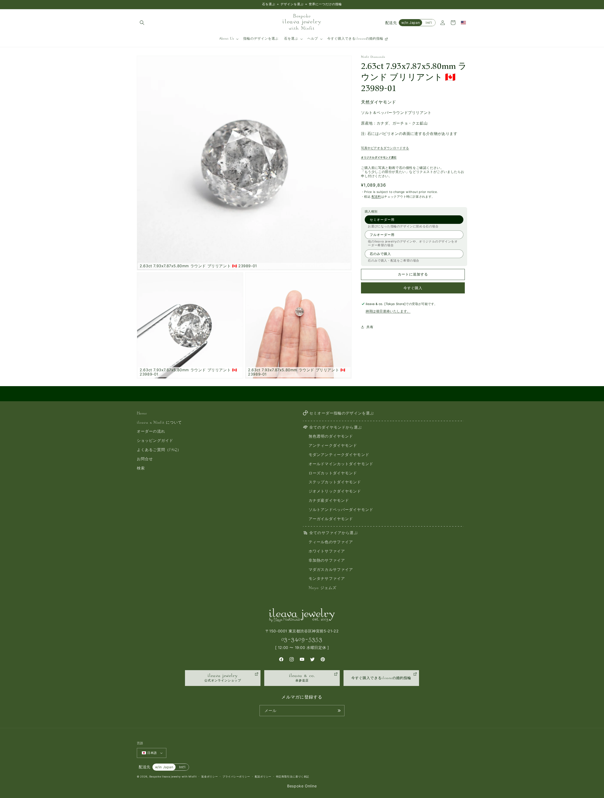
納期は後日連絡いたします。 (388, 311)
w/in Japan (410, 23)
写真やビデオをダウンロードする (385, 148)
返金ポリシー (209, 776)
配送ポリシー (263, 776)
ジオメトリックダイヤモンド (335, 491)
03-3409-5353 (302, 639)
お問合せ (145, 459)
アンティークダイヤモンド (333, 446)
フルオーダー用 (382, 235)
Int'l (429, 23)
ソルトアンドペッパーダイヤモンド (341, 510)
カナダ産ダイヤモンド (329, 501)
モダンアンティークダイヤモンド (339, 455)
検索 (141, 468)
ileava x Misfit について (159, 423)
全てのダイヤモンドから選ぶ (335, 428)
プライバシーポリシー (236, 776)
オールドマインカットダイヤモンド (341, 464)
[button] (142, 22)
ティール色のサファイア (331, 542)
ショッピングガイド (155, 441)
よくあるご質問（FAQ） (159, 450)
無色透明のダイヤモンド (331, 437)
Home (142, 413)
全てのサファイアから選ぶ (333, 533)
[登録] (339, 710)
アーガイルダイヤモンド (331, 519)
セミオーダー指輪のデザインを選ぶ (341, 413)
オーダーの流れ (151, 432)
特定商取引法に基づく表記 (292, 776)
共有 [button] (369, 327)
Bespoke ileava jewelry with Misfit (173, 776)
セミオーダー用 (382, 219)
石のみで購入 (380, 254)
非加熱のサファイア (327, 561)
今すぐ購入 (412, 288)
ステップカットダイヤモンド (335, 482)
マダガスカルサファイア (331, 570)
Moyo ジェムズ (322, 588)
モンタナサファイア (327, 579)
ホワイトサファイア (327, 551)
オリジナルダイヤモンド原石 (379, 157)
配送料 (376, 196)
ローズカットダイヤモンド (333, 473)
